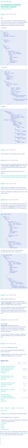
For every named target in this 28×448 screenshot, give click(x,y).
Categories (7, 407)
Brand (2, 427)
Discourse (8, 413)
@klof (2, 187)
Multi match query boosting (7, 389)
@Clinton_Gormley (5, 354)
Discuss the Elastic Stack (6, 1)
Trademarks (3, 423)
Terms (2, 424)
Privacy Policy (4, 410)
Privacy (3, 426)
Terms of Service (20, 407)
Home (2, 407)
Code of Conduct (5, 429)
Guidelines (13, 407)
